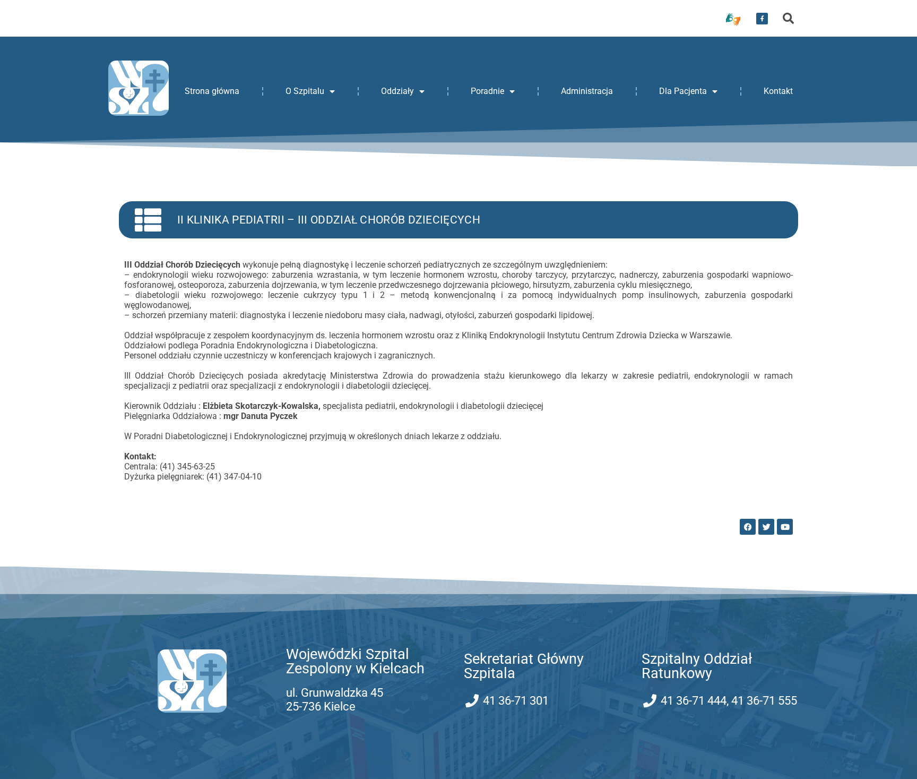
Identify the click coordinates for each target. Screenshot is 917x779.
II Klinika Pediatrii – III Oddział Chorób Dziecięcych (328, 219)
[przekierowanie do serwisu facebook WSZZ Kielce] (762, 18)
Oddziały (397, 91)
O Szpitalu (305, 91)
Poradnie (487, 91)
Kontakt (778, 91)
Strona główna (212, 91)
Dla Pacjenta (683, 91)
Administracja (587, 91)
